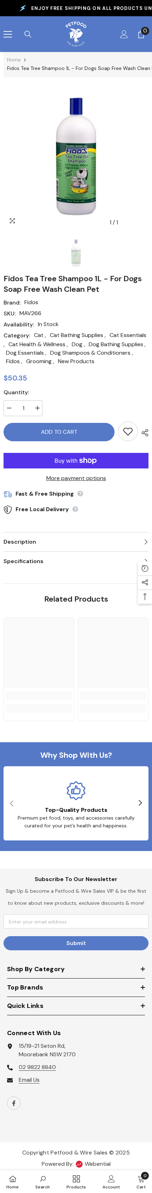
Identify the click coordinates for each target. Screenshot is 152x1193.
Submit (76, 943)
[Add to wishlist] (128, 431)
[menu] (8, 34)
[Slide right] (139, 803)
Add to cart (59, 432)
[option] (76, 156)
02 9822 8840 (37, 1067)
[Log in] (124, 34)
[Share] (143, 432)
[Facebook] (14, 1103)
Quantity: (16, 392)
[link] (39, 695)
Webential (98, 1164)
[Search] (28, 34)
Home (14, 60)
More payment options (76, 478)
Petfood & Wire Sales (79, 1152)
